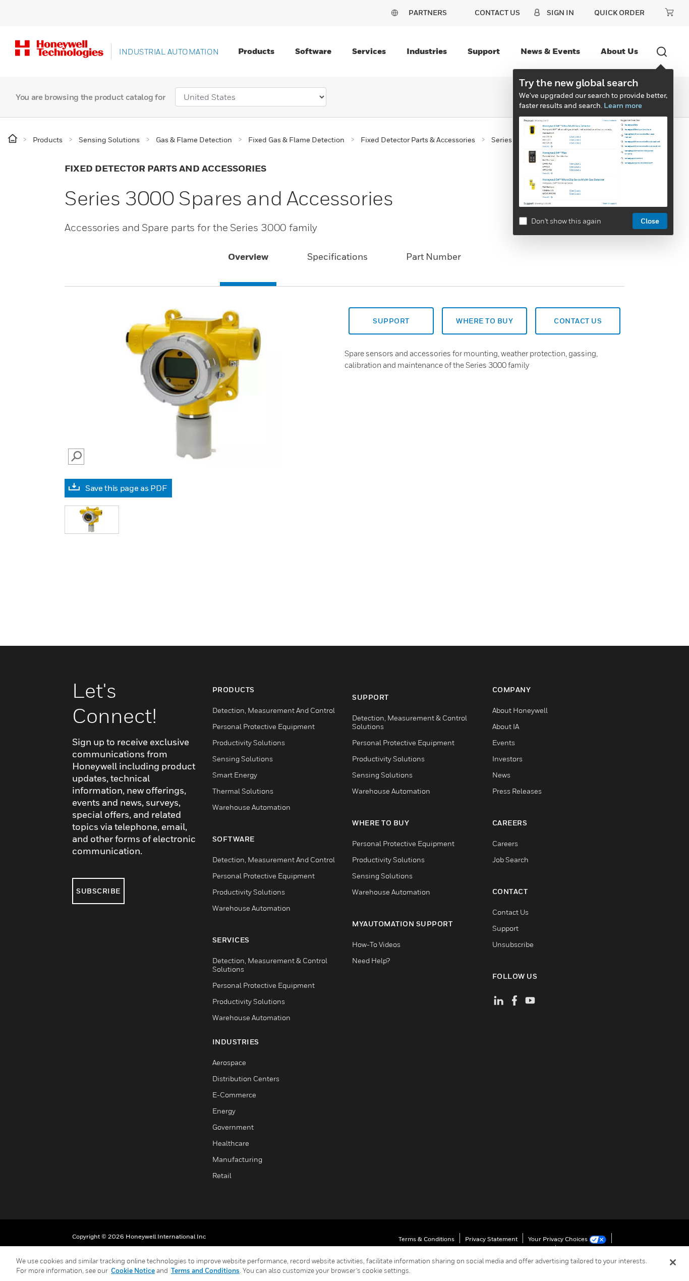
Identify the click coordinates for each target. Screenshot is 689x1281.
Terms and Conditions (205, 1270)
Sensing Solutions (242, 758)
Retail (222, 1175)
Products (256, 51)
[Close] (673, 1262)
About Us (619, 51)
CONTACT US (578, 320)
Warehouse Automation (251, 807)
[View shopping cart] (669, 12)
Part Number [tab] (433, 256)
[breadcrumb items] (13, 139)
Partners (428, 12)
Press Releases (517, 791)
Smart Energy (234, 774)
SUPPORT (391, 320)
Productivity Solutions (248, 742)
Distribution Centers (245, 1078)
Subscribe (98, 890)
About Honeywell (520, 710)
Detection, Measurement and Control (273, 710)
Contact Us (510, 912)
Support (484, 51)
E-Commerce (234, 1094)
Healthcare (230, 1143)
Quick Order (619, 12)
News (501, 774)
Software (313, 51)
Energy (224, 1110)
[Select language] (394, 12)
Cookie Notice (133, 1270)
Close (650, 220)
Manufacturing (237, 1159)
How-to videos (376, 944)
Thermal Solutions (242, 791)
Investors (507, 758)
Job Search (510, 859)
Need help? (371, 960)
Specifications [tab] (337, 256)
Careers (505, 843)
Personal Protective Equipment (263, 726)
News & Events (550, 51)
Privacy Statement (491, 1239)
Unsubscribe (513, 944)
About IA (505, 726)
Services (369, 51)
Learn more (623, 105)
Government (233, 1127)
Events (503, 742)
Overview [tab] (248, 256)
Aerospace (229, 1062)
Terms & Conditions (426, 1239)
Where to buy (484, 320)
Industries (427, 51)
